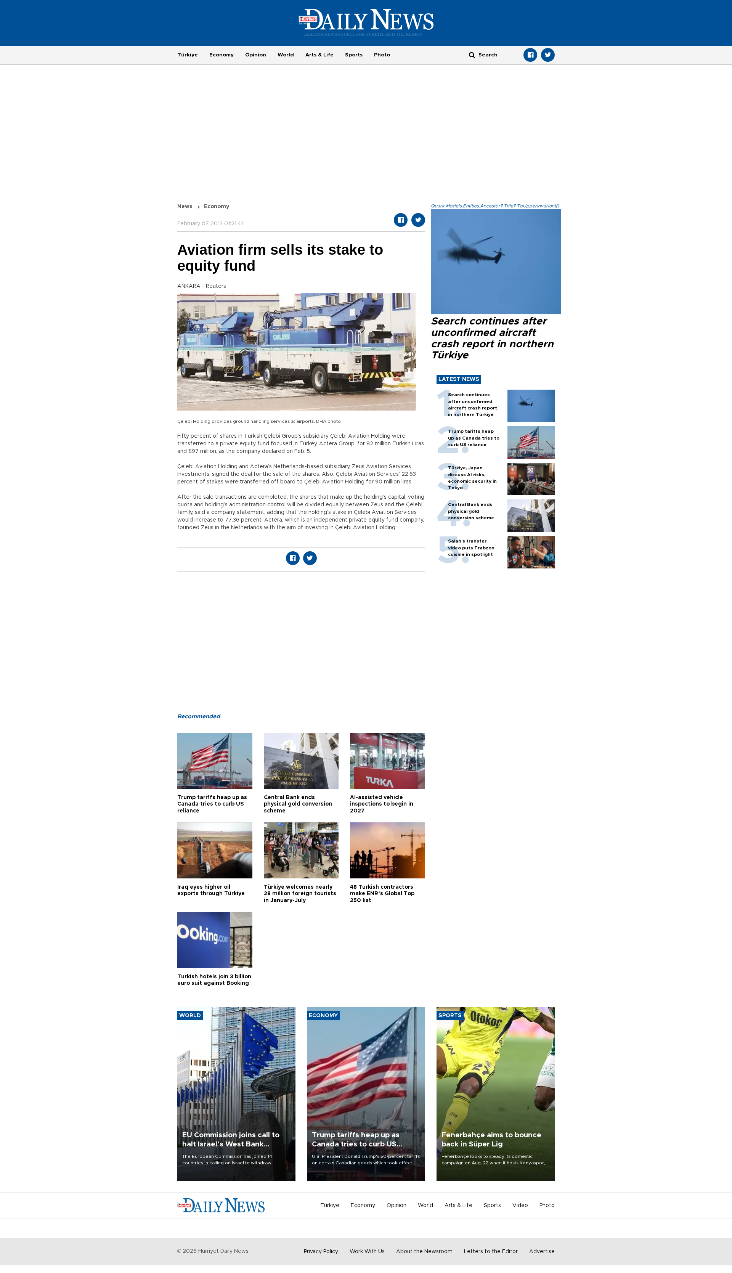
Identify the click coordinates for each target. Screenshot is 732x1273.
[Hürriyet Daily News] (366, 22)
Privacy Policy (321, 1251)
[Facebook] (530, 55)
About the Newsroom (424, 1251)
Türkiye (187, 55)
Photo (382, 55)
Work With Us (367, 1251)
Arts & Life (319, 55)
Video (520, 1205)
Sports (354, 55)
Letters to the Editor (491, 1251)
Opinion (255, 55)
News (185, 206)
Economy (221, 55)
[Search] (472, 54)
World (286, 55)
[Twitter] (548, 55)
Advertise (542, 1251)
